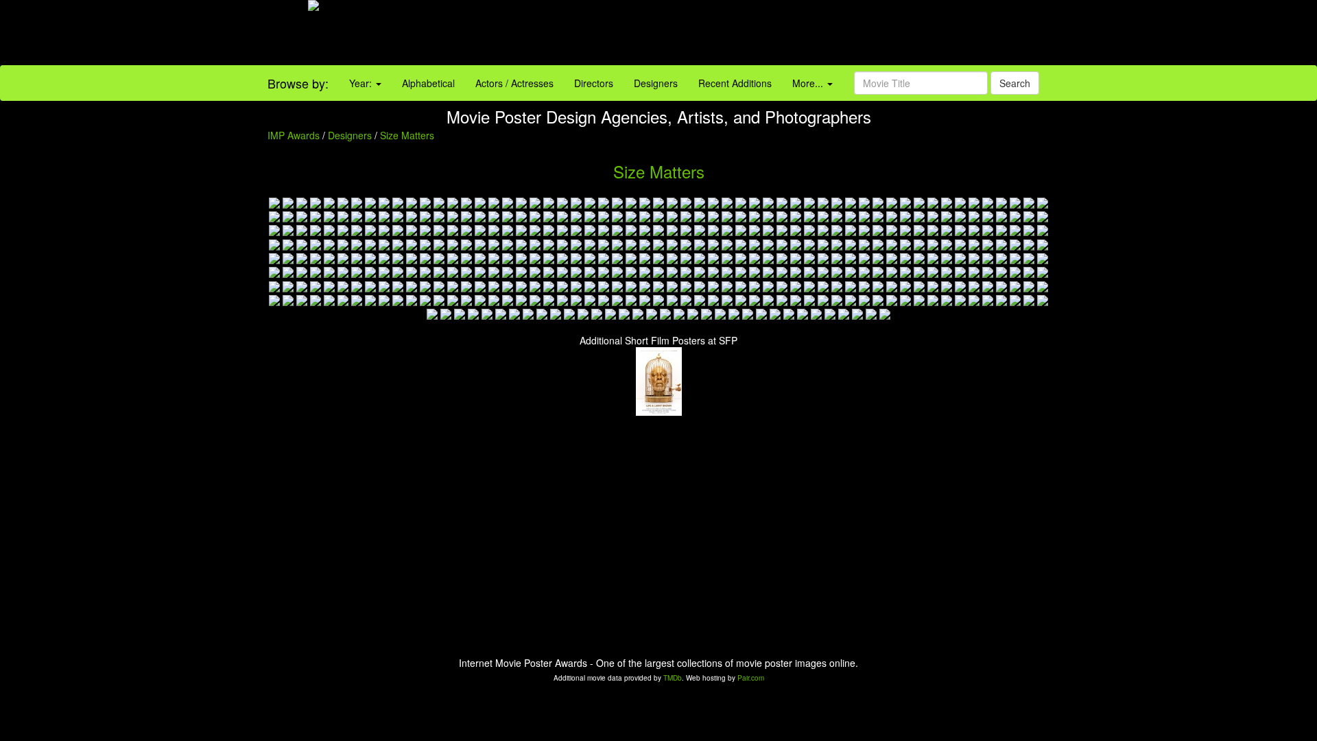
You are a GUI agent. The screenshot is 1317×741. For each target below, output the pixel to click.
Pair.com (750, 678)
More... (809, 83)
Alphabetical (428, 83)
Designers (656, 83)
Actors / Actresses (514, 83)
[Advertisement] (823, 34)
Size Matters (407, 135)
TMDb (672, 678)
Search (1014, 83)
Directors (593, 83)
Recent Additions (735, 83)
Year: (362, 83)
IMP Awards (294, 135)
